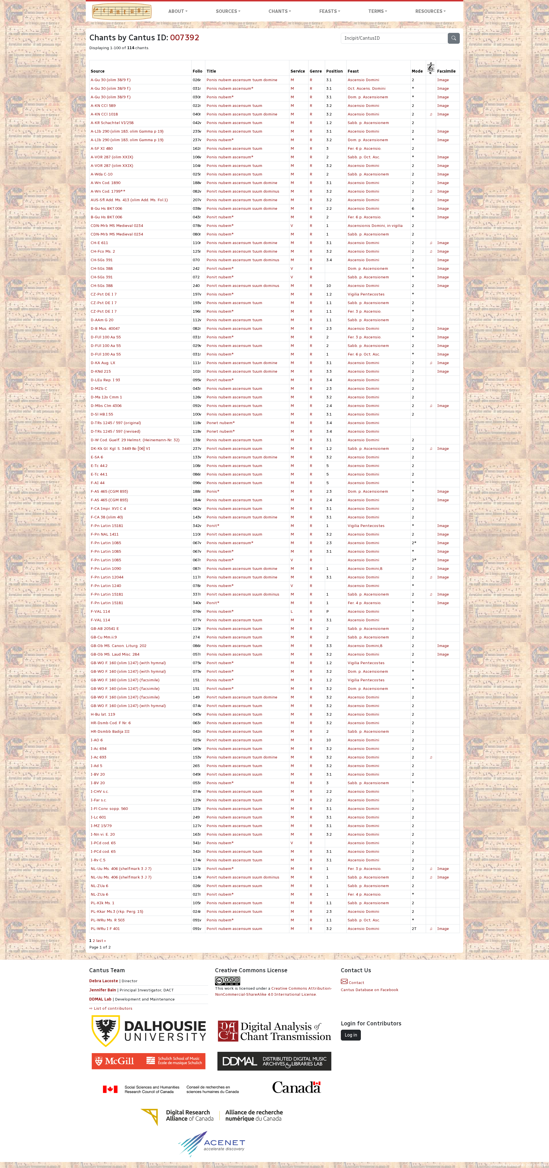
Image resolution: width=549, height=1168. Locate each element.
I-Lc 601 (98, 817)
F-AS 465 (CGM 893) (109, 491)
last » (101, 940)
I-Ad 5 (96, 765)
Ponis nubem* (220, 97)
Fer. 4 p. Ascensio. (364, 602)
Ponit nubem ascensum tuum (234, 705)
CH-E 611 (99, 242)
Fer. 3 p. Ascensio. (364, 311)
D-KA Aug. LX (103, 362)
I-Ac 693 (98, 757)
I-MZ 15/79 (101, 825)
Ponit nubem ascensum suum (234, 448)
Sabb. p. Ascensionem (368, 122)
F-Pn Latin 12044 (107, 577)
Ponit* (213, 525)
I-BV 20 (98, 774)
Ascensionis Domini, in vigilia (375, 225)
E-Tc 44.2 (99, 465)
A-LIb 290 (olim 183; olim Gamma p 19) (127, 131)
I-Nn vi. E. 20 (103, 834)
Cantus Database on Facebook (369, 989)
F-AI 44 (97, 482)
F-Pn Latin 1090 (106, 568)
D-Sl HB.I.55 (102, 414)
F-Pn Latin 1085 (106, 542)
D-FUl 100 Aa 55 (106, 337)
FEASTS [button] (328, 11)
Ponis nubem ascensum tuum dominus (242, 259)
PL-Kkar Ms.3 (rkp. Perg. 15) (117, 911)
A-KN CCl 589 (103, 105)
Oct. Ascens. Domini (366, 88)
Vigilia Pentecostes (366, 294)
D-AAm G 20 (102, 320)
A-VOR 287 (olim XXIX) (112, 157)
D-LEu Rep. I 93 (105, 380)
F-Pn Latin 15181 (107, 525)
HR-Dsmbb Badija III (110, 731)
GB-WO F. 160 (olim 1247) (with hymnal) (128, 662)
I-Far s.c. (99, 800)
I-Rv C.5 (98, 860)
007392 (184, 37)
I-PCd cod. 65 (103, 842)
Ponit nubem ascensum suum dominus (242, 191)
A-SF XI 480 (102, 148)
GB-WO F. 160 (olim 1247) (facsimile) (125, 680)
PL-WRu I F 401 (105, 928)
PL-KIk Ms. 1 (102, 903)
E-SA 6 (97, 457)
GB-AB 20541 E (105, 628)
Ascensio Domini (363, 79)
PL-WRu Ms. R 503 (108, 920)
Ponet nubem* (220, 422)
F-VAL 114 (100, 611)
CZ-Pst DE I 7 (104, 294)
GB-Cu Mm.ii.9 (104, 637)
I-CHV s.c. (100, 791)
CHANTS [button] (278, 11)
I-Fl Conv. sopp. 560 (109, 808)
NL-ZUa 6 (99, 885)
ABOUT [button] (176, 11)
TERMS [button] (376, 11)
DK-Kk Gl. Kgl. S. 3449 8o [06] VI (120, 448)
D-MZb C (99, 388)
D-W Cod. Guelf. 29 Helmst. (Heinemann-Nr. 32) (135, 440)
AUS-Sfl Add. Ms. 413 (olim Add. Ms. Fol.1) (129, 199)
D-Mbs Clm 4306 (106, 405)
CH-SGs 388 (102, 268)
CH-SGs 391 (102, 259)
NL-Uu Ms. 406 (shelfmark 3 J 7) (121, 868)
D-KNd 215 (101, 371)
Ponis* (213, 491)
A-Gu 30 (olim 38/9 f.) (111, 79)
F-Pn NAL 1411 (105, 534)
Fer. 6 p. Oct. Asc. (364, 354)
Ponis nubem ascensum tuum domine (241, 79)
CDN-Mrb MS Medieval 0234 (117, 225)
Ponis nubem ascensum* (230, 88)
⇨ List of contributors (110, 1008)
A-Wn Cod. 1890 (105, 182)
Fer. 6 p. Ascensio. (364, 148)
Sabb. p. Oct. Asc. (364, 157)
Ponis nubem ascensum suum (234, 791)
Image (443, 79)
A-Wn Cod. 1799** (108, 191)
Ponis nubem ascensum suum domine (241, 208)
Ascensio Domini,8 (365, 568)
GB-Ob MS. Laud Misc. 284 (115, 654)
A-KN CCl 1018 (104, 114)
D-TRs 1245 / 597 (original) (116, 422)
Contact (356, 982)
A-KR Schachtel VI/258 (112, 122)
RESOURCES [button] (428, 11)
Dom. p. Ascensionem (368, 97)
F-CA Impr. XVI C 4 (108, 508)
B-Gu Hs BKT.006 (106, 208)
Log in (351, 1035)
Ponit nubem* (220, 217)
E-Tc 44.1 (99, 474)
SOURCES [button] (226, 11)
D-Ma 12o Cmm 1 (106, 397)
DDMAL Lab (100, 999)
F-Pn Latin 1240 (106, 585)
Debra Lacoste (103, 981)
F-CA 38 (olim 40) (107, 517)
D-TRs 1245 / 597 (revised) (115, 431)
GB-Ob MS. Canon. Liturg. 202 (118, 645)
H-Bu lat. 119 (103, 714)
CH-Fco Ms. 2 (103, 251)
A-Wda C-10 (101, 174)
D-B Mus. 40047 (105, 328)
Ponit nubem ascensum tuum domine (241, 697)
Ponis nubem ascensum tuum (234, 105)
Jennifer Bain (103, 990)
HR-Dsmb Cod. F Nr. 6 (111, 722)
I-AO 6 (97, 740)
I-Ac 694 (98, 748)
